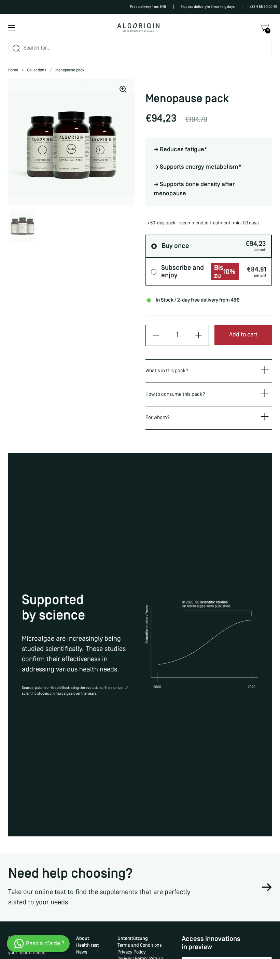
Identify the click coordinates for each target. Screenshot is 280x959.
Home (13, 70)
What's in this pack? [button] (166, 371)
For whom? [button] (157, 417)
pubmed (41, 688)
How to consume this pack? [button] (175, 394)
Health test (87, 945)
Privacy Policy (131, 952)
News (81, 952)
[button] (265, 27)
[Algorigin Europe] (138, 27)
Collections (36, 70)
